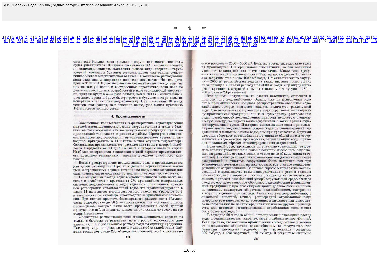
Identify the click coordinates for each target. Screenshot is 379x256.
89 (190, 41)
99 (256, 41)
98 (250, 41)
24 (138, 37)
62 (13, 41)
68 (52, 41)
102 (281, 41)
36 (217, 37)
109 (341, 41)
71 (72, 41)
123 (203, 45)
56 (348, 37)
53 (329, 37)
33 (197, 37)
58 (361, 37)
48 (296, 37)
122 (194, 45)
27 (157, 37)
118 (160, 45)
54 (335, 37)
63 (19, 41)
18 (98, 37)
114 (127, 45)
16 (85, 37)
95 (230, 41)
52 (322, 37)
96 (236, 41)
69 (59, 41)
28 (164, 37)
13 (65, 37)
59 (368, 37)
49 (302, 37)
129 (254, 45)
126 (228, 45)
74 (92, 41)
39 (236, 37)
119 (168, 45)
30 (177, 37)
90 (197, 41)
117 (152, 45)
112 (365, 41)
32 (190, 37)
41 (250, 37)
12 (59, 37)
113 (374, 41)
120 (177, 45)
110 (349, 41)
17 (92, 37)
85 (164, 41)
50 (309, 37)
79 (125, 41)
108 (332, 41)
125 (220, 45)
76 (105, 41)
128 (245, 45)
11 (52, 37)
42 (256, 37)
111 (357, 41)
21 (118, 37)
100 (264, 41)
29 (171, 37)
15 (78, 37)
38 (230, 37)
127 (237, 45)
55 (342, 37)
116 (143, 45)
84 (157, 41)
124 (211, 45)
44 (269, 37)
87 (177, 41)
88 (184, 41)
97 (243, 41)
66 (39, 41)
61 (6, 41)
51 (315, 37)
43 (263, 37)
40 (243, 37)
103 (289, 41)
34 (204, 37)
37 (223, 37)
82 (144, 41)
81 (138, 41)
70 (65, 41)
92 (210, 41)
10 (46, 37)
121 (185, 45)
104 (298, 41)
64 (26, 41)
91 (204, 41)
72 (78, 41)
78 (118, 41)
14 (72, 37)
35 (210, 37)
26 (151, 37)
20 (111, 37)
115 (135, 45)
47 (289, 37)
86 (171, 41)
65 (32, 41)
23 (131, 37)
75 (98, 41)
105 (306, 41)
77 (111, 41)
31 (184, 37)
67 (46, 41)
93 (217, 41)
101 (272, 41)
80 (131, 41)
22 (125, 37)
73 (85, 41)
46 (282, 37)
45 (276, 37)
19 (105, 37)
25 (144, 37)
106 (315, 41)
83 (151, 41)
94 (223, 41)
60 (375, 37)
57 (355, 37)
